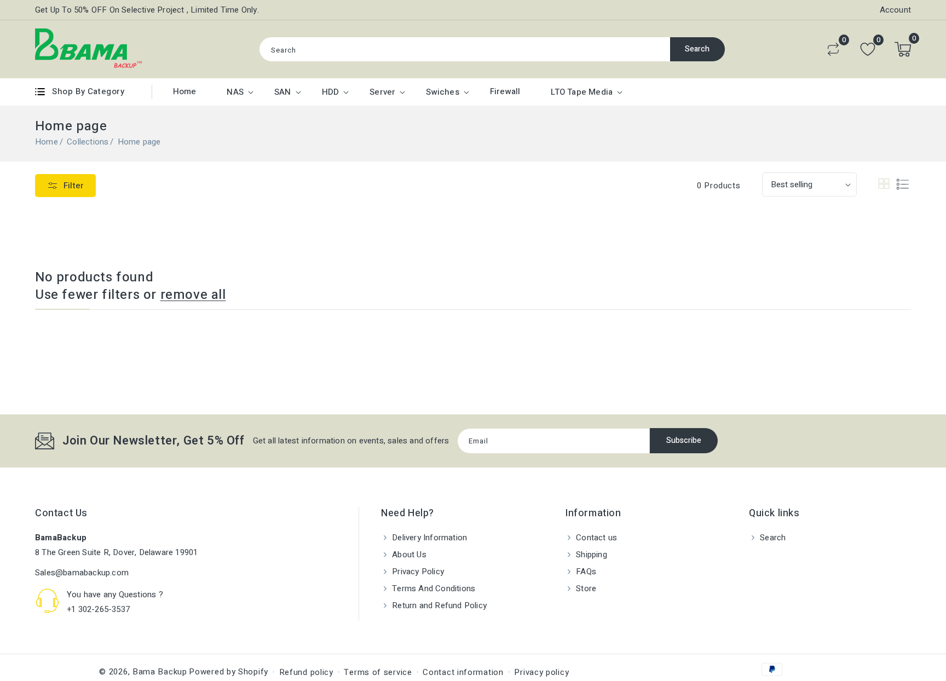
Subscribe (683, 440)
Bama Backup (159, 672)
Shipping (590, 555)
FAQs (585, 571)
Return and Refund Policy (438, 605)
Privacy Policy (417, 571)
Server (382, 92)
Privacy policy (541, 672)
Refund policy (306, 672)
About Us (408, 555)
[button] (903, 49)
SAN (282, 92)
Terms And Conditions (432, 588)
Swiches (442, 92)
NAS (235, 92)
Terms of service (378, 672)
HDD (330, 92)
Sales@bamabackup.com (82, 573)
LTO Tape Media (582, 92)
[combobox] (464, 49)
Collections (87, 142)
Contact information (463, 672)
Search (697, 49)
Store (585, 588)
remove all (193, 295)
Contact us (595, 538)
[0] (833, 49)
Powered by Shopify (228, 672)
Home (46, 142)
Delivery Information (428, 538)
